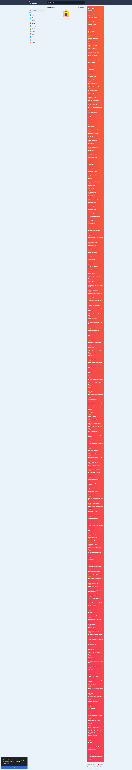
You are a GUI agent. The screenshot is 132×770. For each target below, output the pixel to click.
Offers (33, 31)
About (95, 766)
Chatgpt (89, 766)
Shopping (89, 768)
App (92, 766)
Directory (101, 768)
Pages (33, 15)
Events (33, 20)
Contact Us (95, 768)
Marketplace (35, 26)
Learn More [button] (6, 763)
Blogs (33, 23)
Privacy (101, 766)
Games (33, 42)
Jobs (33, 34)
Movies (33, 39)
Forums (34, 37)
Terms (98, 766)
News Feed (34, 10)
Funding (34, 28)
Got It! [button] (14, 767)
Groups (34, 17)
